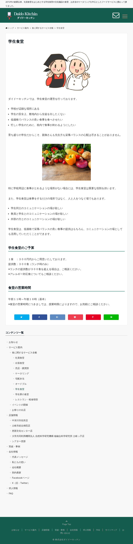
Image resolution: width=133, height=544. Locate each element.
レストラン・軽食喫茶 (26, 399)
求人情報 (13, 488)
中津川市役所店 (20, 420)
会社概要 (16, 467)
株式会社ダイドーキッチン (67, 539)
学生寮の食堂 (22, 394)
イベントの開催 (20, 404)
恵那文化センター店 (22, 430)
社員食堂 (19, 357)
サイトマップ (111, 530)
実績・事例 (14, 446)
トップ (11, 28)
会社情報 (13, 451)
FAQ (11, 493)
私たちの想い (19, 462)
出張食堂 (19, 363)
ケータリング (22, 373)
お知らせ (13, 342)
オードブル (21, 383)
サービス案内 (15, 347)
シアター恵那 (19, 441)
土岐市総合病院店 (21, 425)
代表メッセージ (20, 456)
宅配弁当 (19, 378)
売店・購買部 (22, 368)
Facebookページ (20, 477)
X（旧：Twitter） (21, 483)
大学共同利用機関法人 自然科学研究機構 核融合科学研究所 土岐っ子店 (48, 436)
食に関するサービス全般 (24, 352)
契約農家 (16, 472)
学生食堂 (19, 389)
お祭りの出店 (19, 409)
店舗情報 (13, 415)
